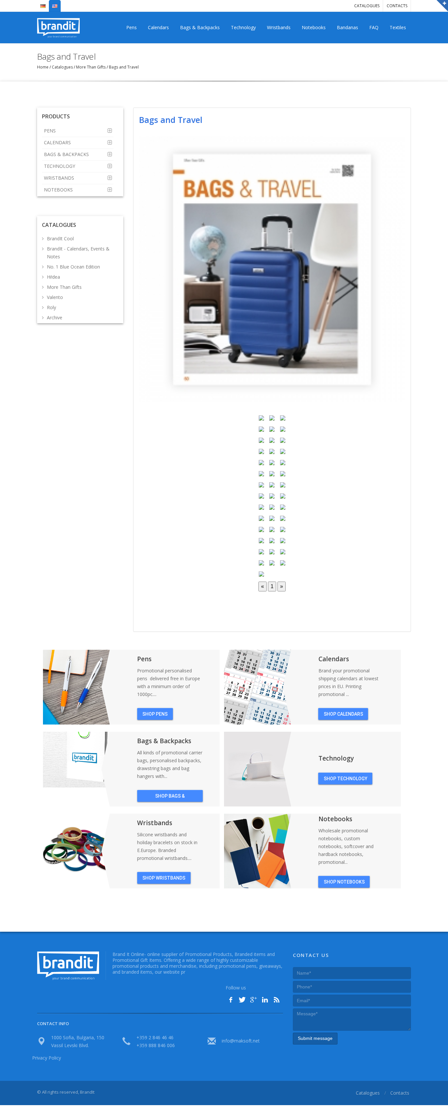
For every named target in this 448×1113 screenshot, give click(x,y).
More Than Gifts (91, 67)
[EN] (55, 3)
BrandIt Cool (60, 238)
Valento (55, 297)
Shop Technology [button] (345, 778)
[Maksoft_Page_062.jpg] (272, 268)
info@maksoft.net (241, 1041)
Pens (131, 27)
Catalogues (366, 6)
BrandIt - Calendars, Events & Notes (78, 253)
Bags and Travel (123, 67)
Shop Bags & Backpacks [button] (170, 797)
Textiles (398, 27)
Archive (54, 317)
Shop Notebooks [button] (344, 881)
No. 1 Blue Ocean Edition (73, 267)
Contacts (397, 6)
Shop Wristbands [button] (163, 878)
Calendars (158, 27)
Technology (243, 27)
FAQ (373, 27)
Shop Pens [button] (155, 714)
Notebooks (314, 27)
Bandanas (347, 27)
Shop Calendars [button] (343, 714)
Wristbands (279, 27)
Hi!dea (53, 277)
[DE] (43, 3)
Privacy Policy (46, 1058)
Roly (51, 307)
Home (43, 67)
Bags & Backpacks (200, 27)
